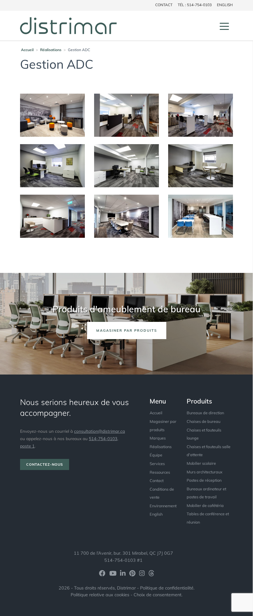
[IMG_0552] (52, 216)
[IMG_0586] (200, 114)
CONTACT (163, 4)
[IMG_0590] (126, 114)
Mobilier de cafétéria (205, 505)
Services (157, 463)
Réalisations (50, 49)
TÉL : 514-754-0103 (195, 4)
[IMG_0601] (52, 114)
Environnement (163, 505)
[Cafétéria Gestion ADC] (200, 216)
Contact (157, 480)
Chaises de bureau (203, 421)
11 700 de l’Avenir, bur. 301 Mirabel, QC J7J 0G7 (123, 553)
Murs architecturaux (204, 471)
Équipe (156, 454)
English (225, 4)
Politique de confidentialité (166, 588)
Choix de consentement (157, 595)
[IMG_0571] (126, 165)
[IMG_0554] (200, 165)
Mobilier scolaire (201, 463)
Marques (158, 438)
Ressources (160, 472)
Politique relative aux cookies (100, 595)
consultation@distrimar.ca (99, 431)
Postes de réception (204, 480)
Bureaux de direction (205, 412)
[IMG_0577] (52, 165)
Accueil (27, 49)
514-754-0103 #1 (123, 560)
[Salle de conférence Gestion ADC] (126, 216)
